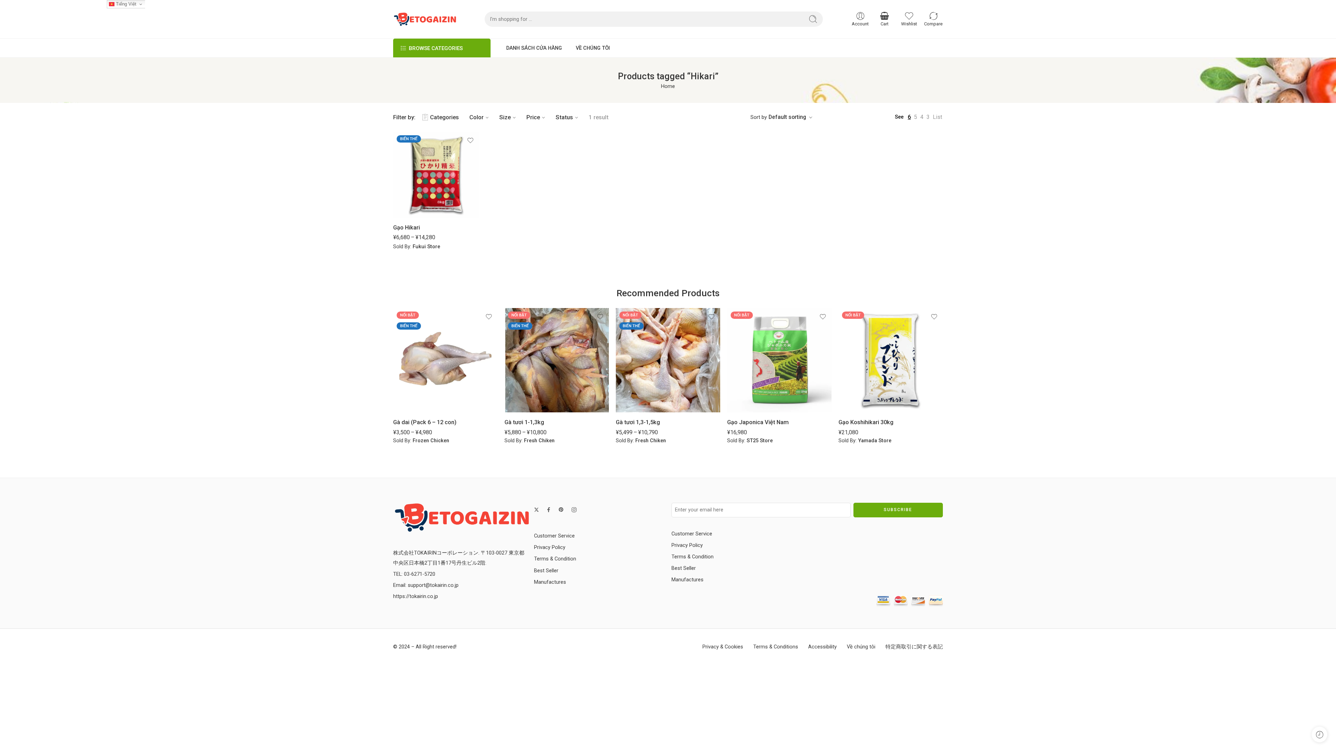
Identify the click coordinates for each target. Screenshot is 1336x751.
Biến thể (409, 138)
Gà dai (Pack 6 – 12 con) (424, 422)
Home (668, 86)
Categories (444, 117)
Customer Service (554, 536)
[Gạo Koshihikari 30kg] (890, 360)
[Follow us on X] (536, 509)
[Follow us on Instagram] (574, 510)
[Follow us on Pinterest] (561, 509)
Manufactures (550, 582)
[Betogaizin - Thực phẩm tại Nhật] (462, 517)
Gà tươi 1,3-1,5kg (638, 422)
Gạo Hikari (406, 227)
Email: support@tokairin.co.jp (426, 585)
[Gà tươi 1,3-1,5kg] (668, 360)
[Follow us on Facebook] (548, 509)
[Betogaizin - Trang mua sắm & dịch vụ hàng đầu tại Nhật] (425, 19)
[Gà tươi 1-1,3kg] (556, 360)
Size (505, 117)
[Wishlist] (470, 140)
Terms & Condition (555, 559)
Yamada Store (874, 441)
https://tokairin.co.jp (415, 596)
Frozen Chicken (431, 441)
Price (533, 117)
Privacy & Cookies (722, 647)
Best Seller (546, 571)
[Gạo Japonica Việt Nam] (779, 360)
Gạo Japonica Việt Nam (758, 422)
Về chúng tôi (861, 647)
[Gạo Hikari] (436, 175)
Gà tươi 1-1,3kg (524, 422)
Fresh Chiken (539, 441)
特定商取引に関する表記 (914, 647)
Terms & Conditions (775, 647)
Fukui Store (426, 247)
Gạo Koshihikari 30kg (865, 422)
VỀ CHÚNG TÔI (593, 48)
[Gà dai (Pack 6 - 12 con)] (445, 360)
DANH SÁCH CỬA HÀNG (534, 48)
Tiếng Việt (125, 4)
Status (564, 117)
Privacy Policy (549, 547)
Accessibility (822, 647)
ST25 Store (760, 441)
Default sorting (787, 117)
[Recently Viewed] (1319, 734)
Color (476, 117)
